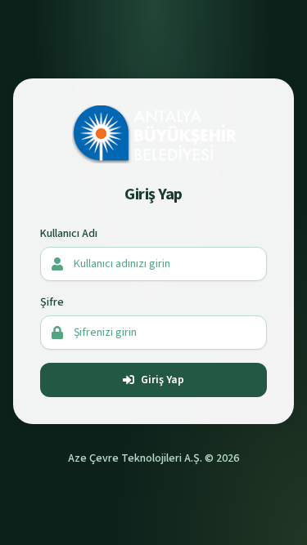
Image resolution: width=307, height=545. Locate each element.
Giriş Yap (162, 380)
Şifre (52, 302)
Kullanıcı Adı (68, 234)
